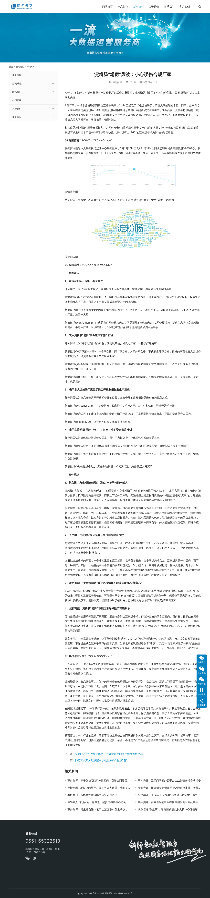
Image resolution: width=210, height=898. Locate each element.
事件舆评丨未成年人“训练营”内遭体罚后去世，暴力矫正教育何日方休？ (169, 794)
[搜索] (199, 6)
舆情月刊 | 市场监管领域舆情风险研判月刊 (92, 794)
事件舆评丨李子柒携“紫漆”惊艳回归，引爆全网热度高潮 (98, 780)
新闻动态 (138, 6)
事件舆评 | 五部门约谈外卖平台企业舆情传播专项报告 (169, 780)
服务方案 (16, 75)
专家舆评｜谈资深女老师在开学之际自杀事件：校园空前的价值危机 (169, 787)
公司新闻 (16, 100)
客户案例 (184, 6)
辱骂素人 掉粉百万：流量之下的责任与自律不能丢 (96, 802)
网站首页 (107, 6)
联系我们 (169, 6)
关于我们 (153, 6)
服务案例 (16, 117)
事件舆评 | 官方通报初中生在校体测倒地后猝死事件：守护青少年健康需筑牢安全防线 (169, 802)
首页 (11, 66)
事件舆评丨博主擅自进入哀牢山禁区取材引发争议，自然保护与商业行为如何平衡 (98, 809)
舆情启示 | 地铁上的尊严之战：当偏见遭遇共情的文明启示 (98, 787)
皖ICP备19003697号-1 (124, 893)
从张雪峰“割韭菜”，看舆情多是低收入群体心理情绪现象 (169, 809)
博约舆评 (117, 82)
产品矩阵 (123, 6)
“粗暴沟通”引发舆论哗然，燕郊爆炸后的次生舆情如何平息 (109, 753)
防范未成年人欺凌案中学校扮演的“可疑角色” (101, 760)
